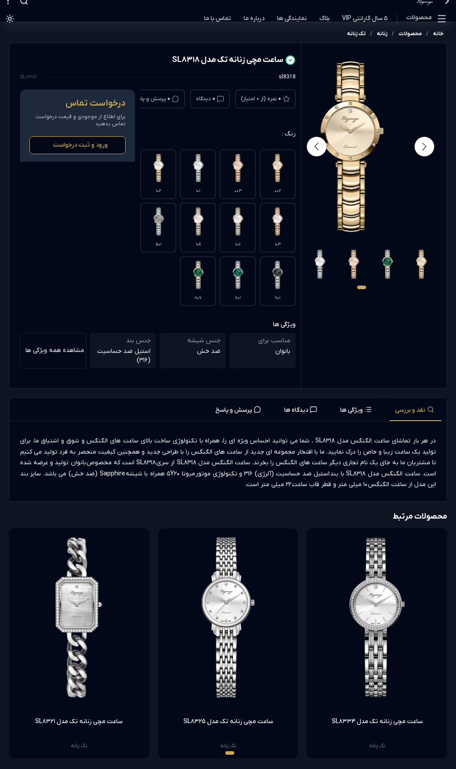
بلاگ (324, 18)
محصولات (419, 17)
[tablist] (228, 409)
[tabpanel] (228, 463)
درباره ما (254, 18)
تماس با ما (217, 18)
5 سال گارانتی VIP (365, 18)
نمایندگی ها (292, 18)
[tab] (415, 409)
